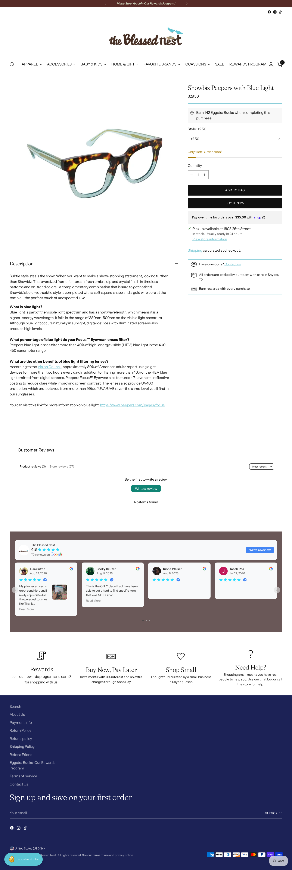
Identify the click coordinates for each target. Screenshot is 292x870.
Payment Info (21, 722)
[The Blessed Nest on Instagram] (275, 12)
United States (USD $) (29, 848)
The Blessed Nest (45, 855)
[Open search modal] (12, 64)
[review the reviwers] (71, 569)
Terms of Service (23, 776)
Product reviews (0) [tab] (32, 466)
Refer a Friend (21, 755)
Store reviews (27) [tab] (61, 466)
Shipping (195, 250)
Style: (197, 129)
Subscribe (273, 813)
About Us (17, 714)
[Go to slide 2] (146, 620)
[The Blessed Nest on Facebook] (269, 12)
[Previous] (105, 3)
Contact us (232, 264)
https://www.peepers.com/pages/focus (132, 405)
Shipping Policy (22, 746)
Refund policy (21, 738)
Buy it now (235, 203)
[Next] (187, 3)
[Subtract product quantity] (192, 175)
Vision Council (49, 367)
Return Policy (20, 730)
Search (15, 706)
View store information (209, 239)
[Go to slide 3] (149, 620)
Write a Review (260, 550)
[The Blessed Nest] (146, 36)
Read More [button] (26, 609)
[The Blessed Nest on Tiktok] (280, 12)
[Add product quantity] (204, 175)
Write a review (146, 488)
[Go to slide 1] (143, 620)
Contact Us (19, 784)
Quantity (195, 166)
